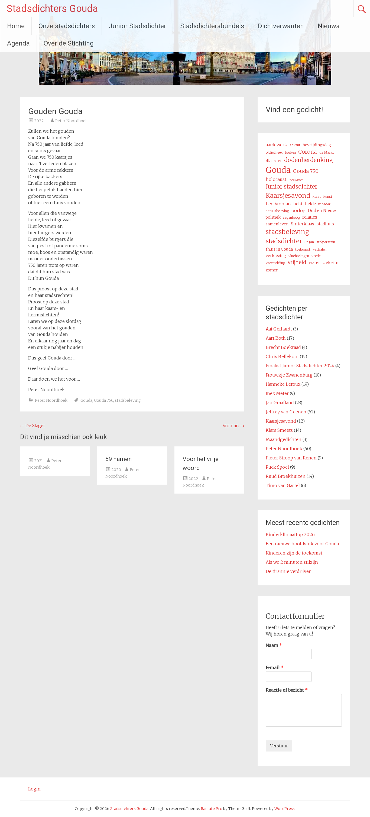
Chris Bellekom (282, 356)
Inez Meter (296, 180)
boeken (290, 152)
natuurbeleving (277, 211)
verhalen (319, 249)
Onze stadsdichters (66, 26)
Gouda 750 (103, 400)
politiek (273, 217)
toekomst (302, 249)
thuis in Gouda (279, 249)
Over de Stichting (69, 43)
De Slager (32, 425)
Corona (307, 151)
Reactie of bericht (287, 690)
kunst (327, 196)
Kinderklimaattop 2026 (290, 534)
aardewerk (276, 144)
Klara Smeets (279, 430)
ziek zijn (330, 262)
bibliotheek (274, 152)
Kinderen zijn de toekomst (294, 553)
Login (34, 789)
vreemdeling (275, 263)
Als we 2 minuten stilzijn (292, 562)
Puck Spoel (277, 467)
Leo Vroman (278, 203)
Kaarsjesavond (288, 195)
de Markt (326, 152)
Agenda (18, 43)
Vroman (233, 425)
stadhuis (325, 223)
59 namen (118, 459)
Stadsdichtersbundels (212, 26)
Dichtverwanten (281, 26)
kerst (317, 196)
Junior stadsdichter (291, 186)
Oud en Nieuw (322, 210)
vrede (315, 256)
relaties (309, 217)
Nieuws (328, 26)
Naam (274, 645)
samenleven (277, 224)
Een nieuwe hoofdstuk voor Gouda (302, 543)
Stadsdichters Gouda (52, 8)
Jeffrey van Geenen (286, 411)
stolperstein (325, 242)
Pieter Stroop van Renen (291, 458)
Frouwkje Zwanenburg (289, 375)
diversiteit (274, 161)
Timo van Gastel (283, 485)
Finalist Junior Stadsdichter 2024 (300, 365)
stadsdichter (284, 241)
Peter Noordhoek (71, 120)
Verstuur (279, 745)
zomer (272, 270)
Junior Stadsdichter (137, 26)
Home (16, 26)
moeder (324, 204)
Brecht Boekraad (283, 347)
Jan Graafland (280, 402)
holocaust (276, 179)
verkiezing (276, 255)
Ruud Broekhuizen (286, 476)
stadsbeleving (128, 400)
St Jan (309, 242)
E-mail (275, 667)
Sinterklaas (302, 223)
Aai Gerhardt (279, 329)
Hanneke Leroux (283, 384)
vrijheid (297, 262)
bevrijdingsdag (317, 144)
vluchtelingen (298, 256)
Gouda (86, 400)
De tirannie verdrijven (289, 571)
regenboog (291, 217)
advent (295, 145)
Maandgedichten (283, 439)
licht (298, 203)
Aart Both (276, 338)
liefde (310, 203)
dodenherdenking (308, 160)
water (314, 262)
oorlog (298, 210)
